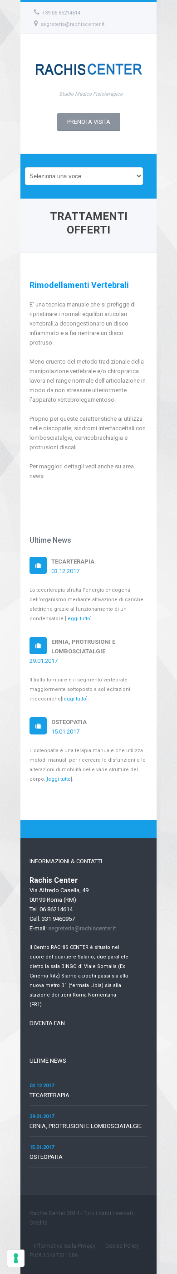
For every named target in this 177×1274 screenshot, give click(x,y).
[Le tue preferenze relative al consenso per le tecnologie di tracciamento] (16, 1258)
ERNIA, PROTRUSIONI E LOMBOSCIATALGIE (86, 1126)
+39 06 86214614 (61, 13)
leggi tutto (78, 619)
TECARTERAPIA (49, 1095)
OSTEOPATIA (46, 1156)
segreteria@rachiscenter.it (72, 24)
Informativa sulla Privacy (65, 1246)
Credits (39, 1223)
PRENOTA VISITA (88, 121)
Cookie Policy (122, 1246)
